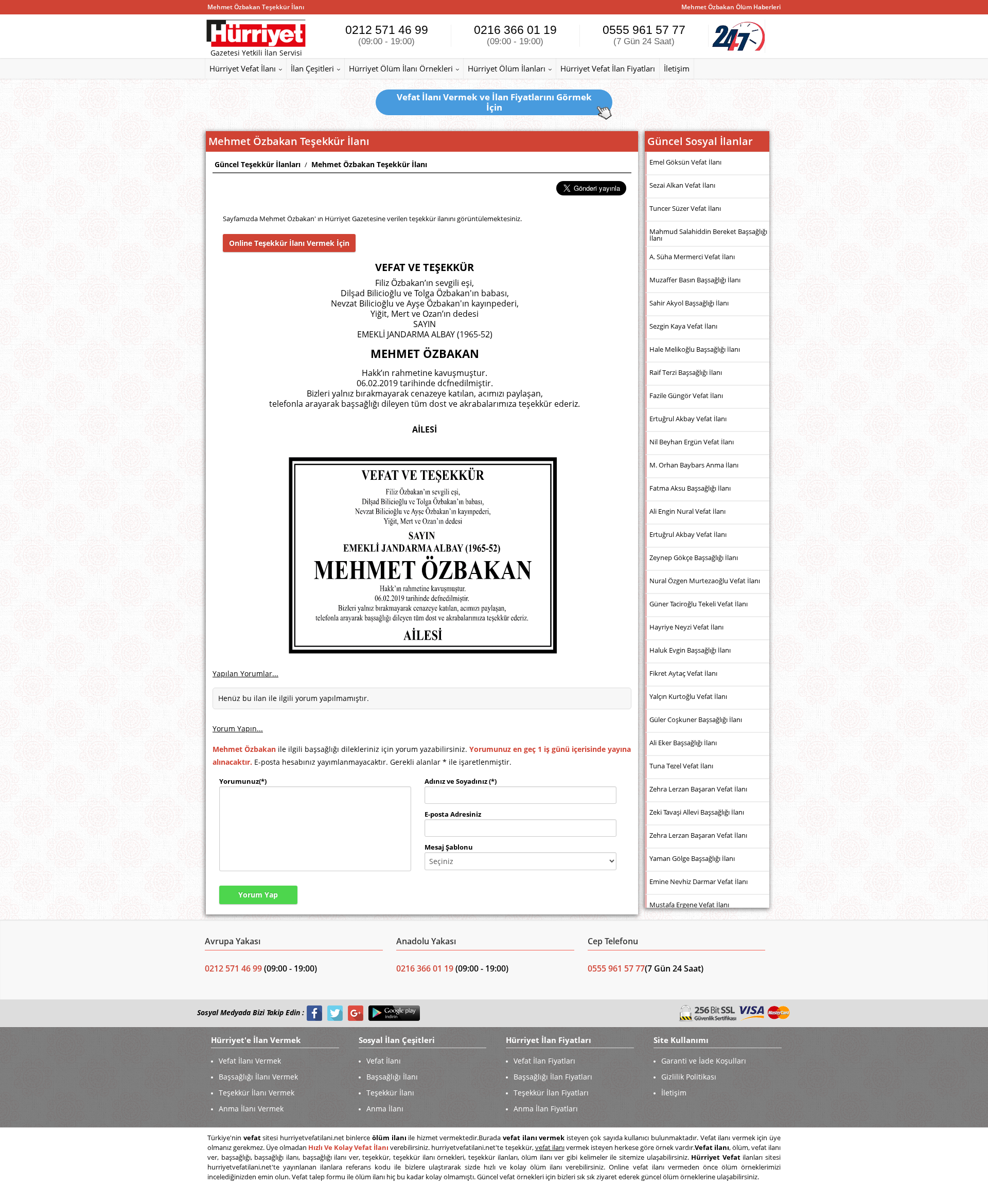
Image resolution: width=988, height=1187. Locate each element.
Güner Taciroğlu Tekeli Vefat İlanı (698, 603)
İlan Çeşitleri (312, 68)
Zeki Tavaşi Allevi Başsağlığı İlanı (696, 812)
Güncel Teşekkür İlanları (258, 164)
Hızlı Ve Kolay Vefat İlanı (348, 1147)
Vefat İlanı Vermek (250, 1061)
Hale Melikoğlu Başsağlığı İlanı (694, 349)
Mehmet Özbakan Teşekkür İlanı (369, 164)
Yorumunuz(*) (243, 781)
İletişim (677, 68)
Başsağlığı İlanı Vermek (258, 1077)
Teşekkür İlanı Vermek (256, 1093)
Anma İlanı (384, 1108)
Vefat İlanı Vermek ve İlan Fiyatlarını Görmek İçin (494, 102)
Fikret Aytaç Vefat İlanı (683, 673)
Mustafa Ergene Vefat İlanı (689, 904)
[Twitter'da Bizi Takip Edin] (335, 1013)
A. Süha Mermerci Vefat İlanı (692, 256)
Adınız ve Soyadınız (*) (461, 781)
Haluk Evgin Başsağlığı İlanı (690, 650)
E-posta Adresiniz (453, 814)
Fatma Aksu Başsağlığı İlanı (690, 488)
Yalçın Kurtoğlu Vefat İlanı (688, 696)
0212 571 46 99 (386, 34)
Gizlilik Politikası (688, 1077)
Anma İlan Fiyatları (546, 1108)
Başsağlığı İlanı (392, 1077)
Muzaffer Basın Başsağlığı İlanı (694, 279)
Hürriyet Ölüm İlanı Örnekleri (401, 68)
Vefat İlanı (383, 1061)
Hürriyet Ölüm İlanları (506, 68)
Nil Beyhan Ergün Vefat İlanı (691, 441)
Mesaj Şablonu (449, 847)
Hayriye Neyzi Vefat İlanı (686, 627)
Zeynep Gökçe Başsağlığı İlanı (693, 557)
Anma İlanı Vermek (251, 1108)
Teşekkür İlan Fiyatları (551, 1093)
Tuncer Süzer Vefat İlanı (685, 208)
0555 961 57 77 (644, 34)
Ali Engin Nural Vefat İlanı (687, 511)
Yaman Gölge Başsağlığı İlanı (692, 858)
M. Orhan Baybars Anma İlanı (693, 465)
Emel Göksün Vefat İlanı (685, 162)
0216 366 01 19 (515, 34)
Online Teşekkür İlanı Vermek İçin (289, 243)
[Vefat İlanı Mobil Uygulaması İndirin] (394, 1013)
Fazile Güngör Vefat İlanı (686, 395)
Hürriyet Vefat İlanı (242, 68)
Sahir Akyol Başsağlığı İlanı (689, 303)
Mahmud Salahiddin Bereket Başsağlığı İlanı (708, 235)
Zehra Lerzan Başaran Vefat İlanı (698, 789)
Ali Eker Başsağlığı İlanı (683, 742)
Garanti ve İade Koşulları (703, 1061)
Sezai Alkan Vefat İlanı (682, 185)
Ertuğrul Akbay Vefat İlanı (688, 418)
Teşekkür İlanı (390, 1093)
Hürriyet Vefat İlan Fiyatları (607, 68)
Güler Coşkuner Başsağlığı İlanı (695, 719)
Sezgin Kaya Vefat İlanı (683, 326)
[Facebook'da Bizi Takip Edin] (314, 1013)
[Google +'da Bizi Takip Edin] (355, 1013)
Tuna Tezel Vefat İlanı (681, 765)
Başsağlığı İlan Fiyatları (553, 1077)
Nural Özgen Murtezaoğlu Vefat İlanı (704, 580)
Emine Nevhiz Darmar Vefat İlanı (698, 881)
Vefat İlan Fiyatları (544, 1061)
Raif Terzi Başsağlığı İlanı (685, 372)
